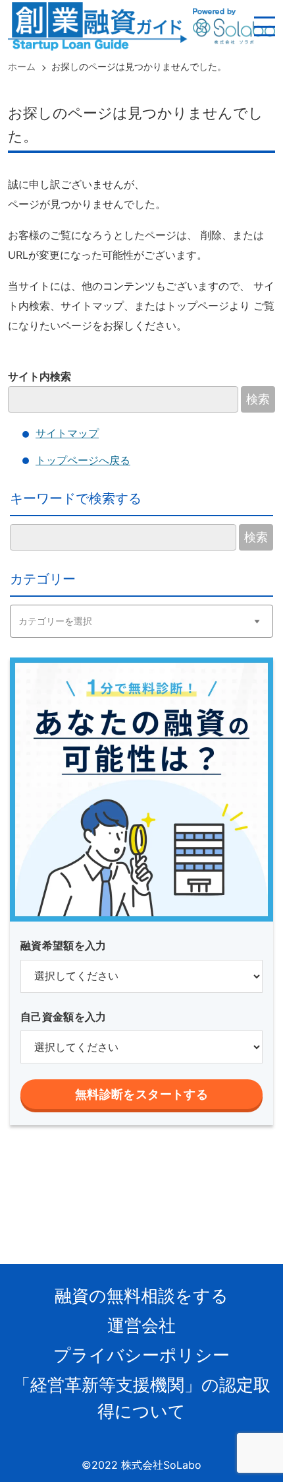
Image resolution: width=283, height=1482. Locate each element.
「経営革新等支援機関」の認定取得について (141, 1398)
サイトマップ (67, 433)
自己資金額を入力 (63, 1016)
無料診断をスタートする (141, 1094)
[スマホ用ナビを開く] (264, 26)
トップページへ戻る (83, 460)
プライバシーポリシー (141, 1355)
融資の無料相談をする (141, 1295)
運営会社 (141, 1325)
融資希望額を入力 (63, 945)
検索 (258, 399)
